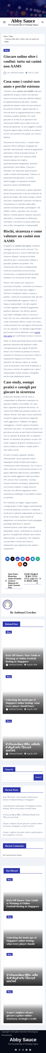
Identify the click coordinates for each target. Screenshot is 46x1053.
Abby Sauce (23, 21)
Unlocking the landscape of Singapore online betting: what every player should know (23, 702)
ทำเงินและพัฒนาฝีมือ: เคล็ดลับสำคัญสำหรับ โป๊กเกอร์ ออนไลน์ (23, 747)
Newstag (32, 1032)
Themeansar (6, 1035)
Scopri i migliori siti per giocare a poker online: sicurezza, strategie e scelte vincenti (21, 1017)
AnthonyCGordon (17, 73)
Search (9, 769)
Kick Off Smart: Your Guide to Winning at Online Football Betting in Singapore (23, 658)
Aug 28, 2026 (32, 665)
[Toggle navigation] (4, 22)
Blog (6, 50)
